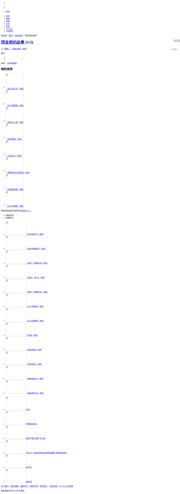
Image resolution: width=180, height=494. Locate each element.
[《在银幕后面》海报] (15, 188)
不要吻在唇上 (32, 424)
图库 (11, 36)
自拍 (28, 409)
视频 (8, 21)
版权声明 (34, 486)
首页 (8, 16)
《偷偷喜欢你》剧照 (34, 379)
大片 (8, 24)
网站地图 (14, 486)
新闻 (8, 19)
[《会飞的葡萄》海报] (15, 104)
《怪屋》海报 (32, 335)
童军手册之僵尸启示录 (35, 438)
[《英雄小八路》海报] (15, 120)
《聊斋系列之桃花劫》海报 (17, 173)
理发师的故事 (12, 42)
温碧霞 (29, 482)
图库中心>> (27, 211)
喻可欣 (29, 467)
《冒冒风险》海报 (14, 139)
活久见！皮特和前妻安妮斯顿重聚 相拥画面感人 (46, 453)
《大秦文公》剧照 (14, 156)
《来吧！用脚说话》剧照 (36, 263)
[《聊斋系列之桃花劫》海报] (15, 171)
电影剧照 (19, 36)
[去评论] (176, 35)
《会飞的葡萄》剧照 (15, 206)
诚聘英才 (24, 486)
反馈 (177, 41)
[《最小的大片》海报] (15, 87)
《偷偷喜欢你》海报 (34, 393)
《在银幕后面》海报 (15, 189)
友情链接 (53, 486)
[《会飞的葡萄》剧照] (15, 204)
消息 (8, 11)
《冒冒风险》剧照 (13, 49)
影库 (8, 26)
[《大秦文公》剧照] (15, 154)
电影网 (4, 36)
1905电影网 (12, 63)
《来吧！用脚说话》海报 (36, 292)
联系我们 (44, 486)
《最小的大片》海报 (15, 89)
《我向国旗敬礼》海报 (35, 249)
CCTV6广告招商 (66, 486)
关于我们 (5, 486)
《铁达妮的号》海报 (34, 234)
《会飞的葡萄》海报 (15, 106)
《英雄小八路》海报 (15, 122)
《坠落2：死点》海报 (35, 277)
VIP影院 (9, 31)
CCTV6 (9, 29)
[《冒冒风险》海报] (15, 137)
